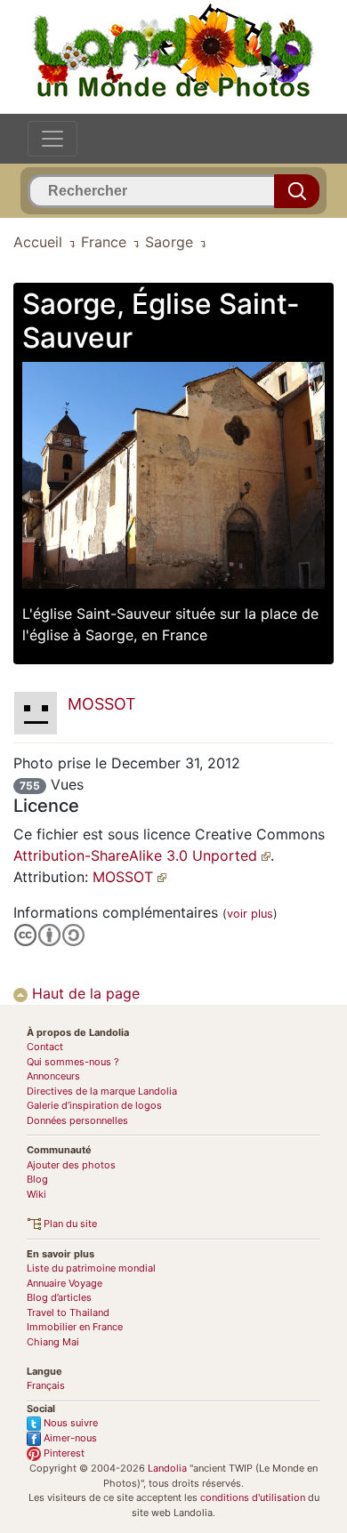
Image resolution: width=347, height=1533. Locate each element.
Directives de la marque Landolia (102, 1091)
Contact (45, 1046)
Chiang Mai (53, 1342)
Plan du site (69, 1223)
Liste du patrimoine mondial (91, 1268)
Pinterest (63, 1453)
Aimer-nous (69, 1438)
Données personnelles (77, 1120)
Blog (37, 1179)
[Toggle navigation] (52, 139)
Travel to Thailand (68, 1312)
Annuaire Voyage (64, 1283)
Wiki (36, 1194)
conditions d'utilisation (252, 1497)
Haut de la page (84, 993)
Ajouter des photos (71, 1165)
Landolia (167, 1468)
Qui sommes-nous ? (73, 1061)
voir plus (250, 913)
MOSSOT (125, 877)
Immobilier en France (75, 1326)
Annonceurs (53, 1076)
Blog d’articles (59, 1297)
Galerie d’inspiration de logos (94, 1105)
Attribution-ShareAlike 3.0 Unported (137, 855)
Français (46, 1385)
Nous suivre (69, 1423)
